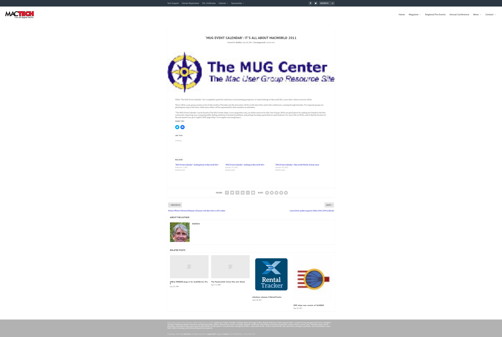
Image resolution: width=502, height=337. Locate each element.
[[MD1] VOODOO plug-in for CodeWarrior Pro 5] (189, 266)
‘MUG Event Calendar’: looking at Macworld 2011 (244, 164)
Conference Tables (221, 322)
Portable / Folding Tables (238, 322)
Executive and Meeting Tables (201, 324)
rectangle (239, 324)
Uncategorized (259, 42)
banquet (247, 324)
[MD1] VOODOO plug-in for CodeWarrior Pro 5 (189, 283)
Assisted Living (300, 322)
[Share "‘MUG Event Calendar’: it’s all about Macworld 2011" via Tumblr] (237, 192)
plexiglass (171, 326)
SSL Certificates (209, 3)
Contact (489, 15)
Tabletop (313, 324)
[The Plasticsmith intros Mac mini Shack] (230, 266)
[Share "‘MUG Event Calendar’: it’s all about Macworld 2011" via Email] (253, 192)
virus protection (228, 326)
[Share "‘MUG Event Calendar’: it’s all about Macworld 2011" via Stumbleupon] (247, 192)
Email (225, 334)
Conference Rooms (182, 324)
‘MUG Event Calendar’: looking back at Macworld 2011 (196, 164)
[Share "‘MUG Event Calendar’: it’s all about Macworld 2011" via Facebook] (227, 192)
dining (266, 324)
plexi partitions (289, 326)
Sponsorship (236, 3)
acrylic (232, 324)
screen (302, 324)
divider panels (216, 326)
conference (255, 324)
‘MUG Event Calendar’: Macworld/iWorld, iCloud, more (297, 164)
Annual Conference (459, 15)
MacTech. (187, 334)
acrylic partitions (318, 326)
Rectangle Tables (255, 322)
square (320, 324)
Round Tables (288, 322)
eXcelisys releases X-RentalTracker (267, 297)
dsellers (239, 42)
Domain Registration (190, 3)
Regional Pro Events (435, 15)
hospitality (283, 324)
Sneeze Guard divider (274, 326)
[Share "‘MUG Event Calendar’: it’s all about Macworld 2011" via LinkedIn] (242, 192)
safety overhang (178, 328)
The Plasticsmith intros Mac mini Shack (228, 282)
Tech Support (173, 3)
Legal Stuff (211, 334)
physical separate (205, 328)
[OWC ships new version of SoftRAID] (312, 278)
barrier (296, 324)
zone (308, 324)
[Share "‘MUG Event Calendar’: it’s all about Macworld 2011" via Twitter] (232, 192)
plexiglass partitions (303, 326)
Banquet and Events (314, 322)
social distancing (182, 326)
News (476, 15)
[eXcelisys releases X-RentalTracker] (271, 274)
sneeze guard (195, 326)
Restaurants (224, 324)
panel (326, 324)
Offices (216, 324)
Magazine (413, 15)
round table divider (257, 326)
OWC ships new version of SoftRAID (308, 305)
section (290, 324)
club (261, 324)
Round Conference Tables (272, 322)
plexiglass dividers (242, 326)
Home (402, 15)
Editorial (222, 3)
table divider (205, 326)
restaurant (274, 324)
